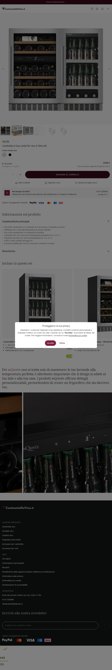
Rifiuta (62, 343)
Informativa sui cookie (78, 336)
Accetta (50, 343)
